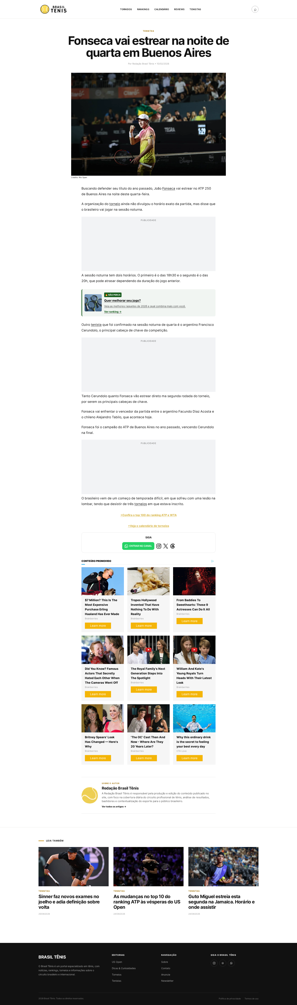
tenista (96, 325)
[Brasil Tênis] (53, 9)
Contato (165, 968)
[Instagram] (214, 963)
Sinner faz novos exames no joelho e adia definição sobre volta (69, 902)
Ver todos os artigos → (114, 806)
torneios (140, 504)
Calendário (161, 9)
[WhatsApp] (231, 963)
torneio (114, 204)
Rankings (143, 9)
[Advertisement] (148, 247)
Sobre (164, 961)
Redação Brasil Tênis (143, 63)
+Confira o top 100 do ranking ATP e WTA (148, 515)
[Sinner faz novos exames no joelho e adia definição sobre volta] (73, 866)
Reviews (179, 9)
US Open (117, 961)
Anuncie (165, 974)
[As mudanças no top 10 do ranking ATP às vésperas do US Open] (148, 866)
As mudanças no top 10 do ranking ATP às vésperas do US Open (146, 902)
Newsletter (167, 980)
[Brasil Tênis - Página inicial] (52, 957)
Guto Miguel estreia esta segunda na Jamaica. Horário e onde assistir (221, 902)
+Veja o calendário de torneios (148, 526)
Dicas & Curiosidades (124, 968)
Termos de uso (251, 998)
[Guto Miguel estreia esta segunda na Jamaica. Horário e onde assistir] (223, 866)
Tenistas (195, 9)
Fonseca (168, 188)
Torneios (126, 9)
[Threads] (222, 963)
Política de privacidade (230, 998)
